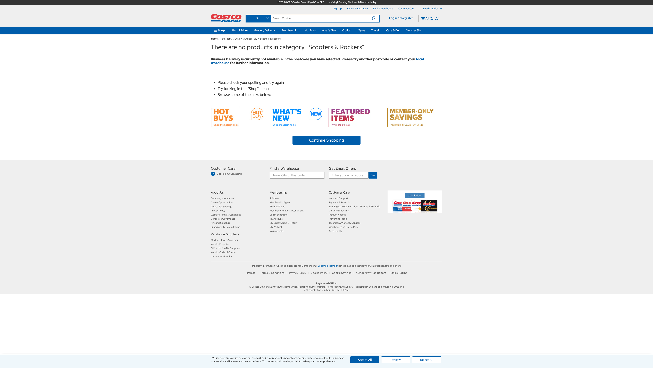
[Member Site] (422, 30)
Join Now (274, 198)
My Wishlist (276, 226)
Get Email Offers (342, 168)
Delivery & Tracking (339, 210)
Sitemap (251, 272)
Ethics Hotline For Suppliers (225, 248)
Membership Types (280, 202)
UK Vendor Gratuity (221, 256)
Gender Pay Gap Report (371, 272)
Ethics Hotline (398, 272)
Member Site (413, 30)
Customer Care (223, 168)
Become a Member (328, 265)
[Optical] (352, 30)
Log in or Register (279, 214)
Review (396, 360)
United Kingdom (430, 8)
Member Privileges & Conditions (287, 210)
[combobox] (258, 18)
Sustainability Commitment (225, 226)
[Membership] (298, 30)
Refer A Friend (277, 206)
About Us (217, 192)
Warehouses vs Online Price (343, 226)
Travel (375, 30)
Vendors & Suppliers (225, 234)
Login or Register (401, 18)
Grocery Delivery (264, 30)
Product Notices (337, 214)
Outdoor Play (250, 38)
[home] (226, 18)
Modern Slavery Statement (225, 240)
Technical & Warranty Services (345, 222)
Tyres (361, 30)
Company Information (222, 198)
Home (214, 38)
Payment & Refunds (339, 202)
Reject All (426, 360)
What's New (329, 30)
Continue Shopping (326, 140)
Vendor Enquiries (220, 244)
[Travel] (379, 30)
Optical (346, 30)
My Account (276, 218)
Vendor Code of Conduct (224, 252)
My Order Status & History (283, 222)
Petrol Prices (240, 30)
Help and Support (338, 198)
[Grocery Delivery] (275, 30)
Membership (289, 30)
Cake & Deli (393, 30)
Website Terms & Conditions (226, 214)
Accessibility (335, 231)
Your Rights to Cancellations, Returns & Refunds (354, 206)
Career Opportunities (222, 202)
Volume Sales (277, 231)
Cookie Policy (319, 272)
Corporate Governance (223, 218)
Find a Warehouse (284, 168)
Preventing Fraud (338, 218)
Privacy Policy (218, 210)
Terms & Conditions (272, 272)
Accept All (365, 360)
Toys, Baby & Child (230, 38)
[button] (375, 18)
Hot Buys (310, 30)
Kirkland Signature (220, 222)
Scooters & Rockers (270, 38)
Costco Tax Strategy (221, 206)
